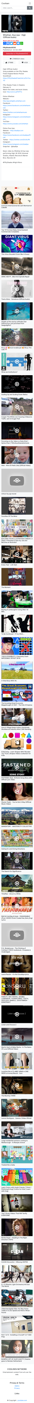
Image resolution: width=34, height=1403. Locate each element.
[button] (29, 8)
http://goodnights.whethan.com (14, 101)
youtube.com (22, 1400)
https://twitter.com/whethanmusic (15, 112)
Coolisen (5, 3)
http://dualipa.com (16, 130)
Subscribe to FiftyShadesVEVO (17, 53)
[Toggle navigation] (29, 3)
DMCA (17, 1386)
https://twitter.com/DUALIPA (20, 140)
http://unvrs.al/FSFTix (14, 92)
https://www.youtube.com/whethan (15, 124)
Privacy (17, 1388)
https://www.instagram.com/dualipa (15, 144)
